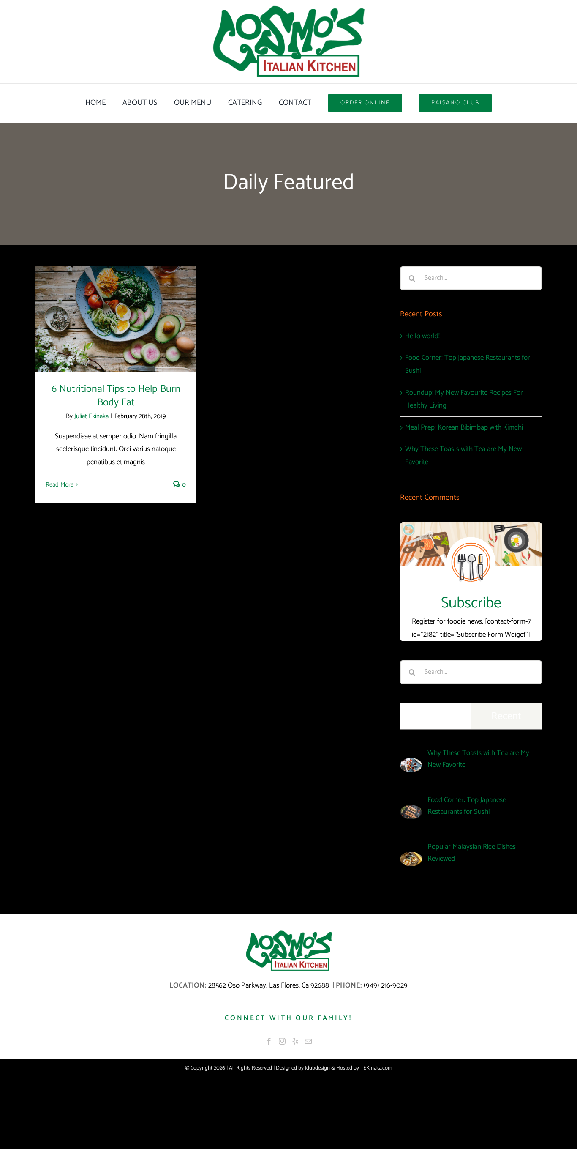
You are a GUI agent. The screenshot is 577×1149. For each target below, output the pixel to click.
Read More (59, 484)
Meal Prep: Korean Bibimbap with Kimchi (464, 427)
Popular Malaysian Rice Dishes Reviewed (471, 852)
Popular (435, 716)
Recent (506, 716)
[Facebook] (269, 1041)
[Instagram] (282, 1041)
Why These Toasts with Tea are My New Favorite (478, 759)
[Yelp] (295, 1041)
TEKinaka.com (376, 1068)
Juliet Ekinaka (91, 416)
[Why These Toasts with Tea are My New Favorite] (411, 764)
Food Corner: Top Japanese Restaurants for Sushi (466, 806)
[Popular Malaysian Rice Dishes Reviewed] (411, 858)
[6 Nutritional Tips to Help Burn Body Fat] (115, 319)
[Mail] (308, 1041)
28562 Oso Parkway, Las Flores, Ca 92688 (269, 985)
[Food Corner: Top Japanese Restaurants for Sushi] (411, 811)
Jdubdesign (317, 1068)
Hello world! (422, 336)
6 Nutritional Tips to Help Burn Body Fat (116, 302)
